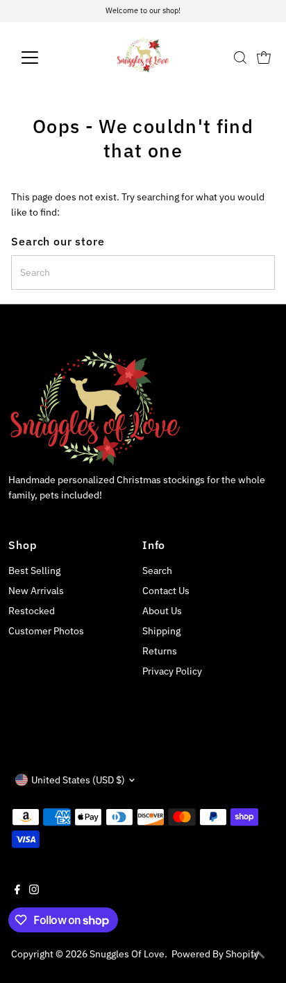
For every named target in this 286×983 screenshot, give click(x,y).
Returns (159, 651)
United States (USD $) (78, 780)
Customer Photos (46, 631)
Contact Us (166, 590)
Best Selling (34, 570)
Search (157, 570)
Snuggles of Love (127, 954)
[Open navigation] (43, 57)
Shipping (161, 631)
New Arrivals (36, 590)
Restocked (31, 610)
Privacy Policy (172, 671)
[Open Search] (240, 57)
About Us (162, 610)
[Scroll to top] (258, 955)
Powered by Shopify (215, 954)
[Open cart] (264, 57)
